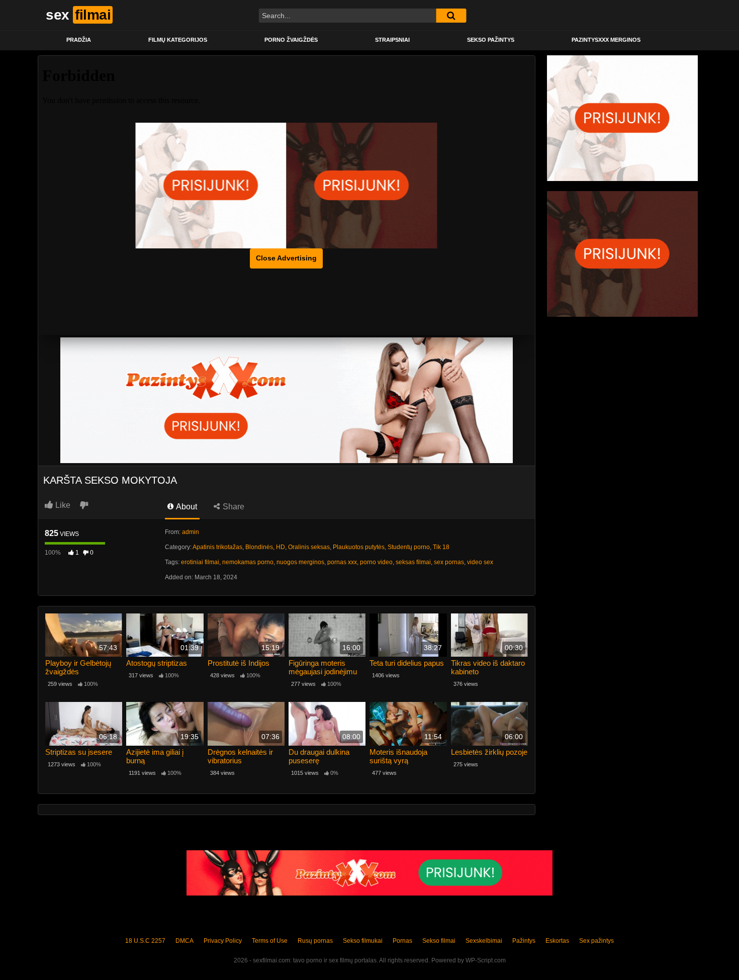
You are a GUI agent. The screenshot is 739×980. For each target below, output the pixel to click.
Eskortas (557, 940)
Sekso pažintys (490, 40)
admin (190, 532)
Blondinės (259, 547)
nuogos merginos (300, 562)
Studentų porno (409, 547)
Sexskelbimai (484, 940)
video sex (480, 562)
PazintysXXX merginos (606, 40)
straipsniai (392, 40)
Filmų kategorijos (177, 40)
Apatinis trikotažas (217, 547)
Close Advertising (286, 258)
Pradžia (78, 40)
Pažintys (523, 940)
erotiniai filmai (200, 562)
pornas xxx (342, 562)
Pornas (402, 940)
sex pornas (449, 562)
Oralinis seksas (309, 547)
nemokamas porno (247, 562)
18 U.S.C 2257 (145, 940)
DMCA (184, 940)
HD (280, 547)
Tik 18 (441, 547)
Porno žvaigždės (291, 40)
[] (451, 16)
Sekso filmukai (363, 940)
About (185, 506)
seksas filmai (413, 562)
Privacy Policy (223, 940)
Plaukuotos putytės (359, 547)
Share (232, 506)
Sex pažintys (596, 940)
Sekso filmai (438, 940)
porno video (376, 562)
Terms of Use (270, 940)
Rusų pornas (315, 940)
